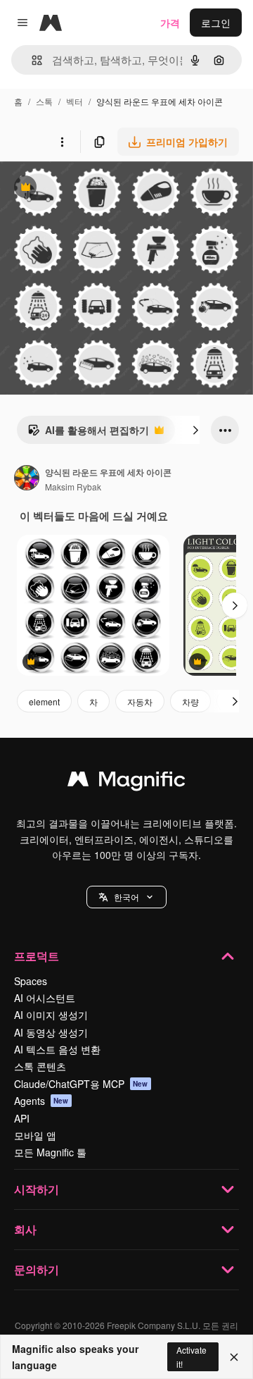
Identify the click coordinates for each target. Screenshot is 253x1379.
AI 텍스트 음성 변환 (57, 1049)
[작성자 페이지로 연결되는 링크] (26, 479)
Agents (41, 1101)
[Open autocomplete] (31, 60)
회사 (25, 1229)
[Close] (234, 1357)
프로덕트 (36, 956)
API (22, 1118)
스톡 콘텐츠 (40, 1066)
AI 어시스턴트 (44, 998)
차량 (190, 701)
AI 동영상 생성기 (51, 1032)
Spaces (30, 981)
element (44, 701)
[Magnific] (126, 782)
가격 (170, 23)
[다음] (195, 430)
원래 (80, 188)
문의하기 (36, 1269)
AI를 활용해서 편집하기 (88, 433)
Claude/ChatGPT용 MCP (81, 1084)
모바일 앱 (35, 1135)
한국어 (126, 897)
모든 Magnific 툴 (50, 1152)
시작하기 (36, 1189)
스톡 (44, 101)
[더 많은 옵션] (62, 142)
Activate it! (191, 1356)
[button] (126, 897)
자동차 (140, 701)
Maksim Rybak (73, 487)
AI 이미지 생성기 (51, 1015)
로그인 (216, 23)
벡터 (74, 101)
